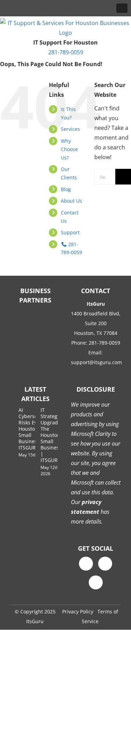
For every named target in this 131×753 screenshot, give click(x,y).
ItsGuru (35, 621)
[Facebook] (86, 564)
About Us (71, 200)
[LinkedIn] (96, 582)
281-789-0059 (65, 52)
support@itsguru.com (96, 362)
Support (70, 232)
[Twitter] (105, 564)
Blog (66, 189)
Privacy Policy (77, 611)
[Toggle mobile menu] (122, 8)
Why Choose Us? (69, 149)
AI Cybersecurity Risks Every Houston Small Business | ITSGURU (35, 429)
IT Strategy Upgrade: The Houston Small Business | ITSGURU (51, 435)
